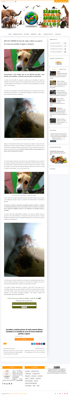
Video (34, 385)
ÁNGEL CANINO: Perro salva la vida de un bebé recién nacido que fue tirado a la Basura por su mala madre (58, 84)
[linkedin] (7, 383)
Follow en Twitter (55, 43)
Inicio (10, 34)
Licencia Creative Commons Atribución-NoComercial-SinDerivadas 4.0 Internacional (57, 372)
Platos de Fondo (29, 380)
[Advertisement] (24, 156)
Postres (36, 380)
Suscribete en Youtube (56, 48)
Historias (26, 34)
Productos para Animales (31, 383)
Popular (54, 69)
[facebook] (58, 1)
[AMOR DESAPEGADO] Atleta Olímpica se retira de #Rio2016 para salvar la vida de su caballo (58, 75)
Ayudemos (27, 371)
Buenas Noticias (17, 34)
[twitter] (55, 1)
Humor (26, 378)
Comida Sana (28, 373)
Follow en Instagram (56, 51)
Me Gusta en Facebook (56, 46)
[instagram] (60, 1)
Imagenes (32, 378)
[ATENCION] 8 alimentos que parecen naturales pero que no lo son (57, 153)
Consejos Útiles (48, 34)
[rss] (62, 1)
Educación (34, 376)
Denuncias (34, 34)
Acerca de (57, 34)
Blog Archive (63, 69)
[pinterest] (67, 1)
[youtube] (65, 1)
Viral (39, 34)
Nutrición (38, 378)
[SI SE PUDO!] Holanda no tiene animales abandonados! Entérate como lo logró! (57, 102)
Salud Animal (28, 385)
